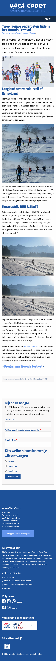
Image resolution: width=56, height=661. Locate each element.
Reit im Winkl (36, 379)
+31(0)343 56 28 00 (10, 526)
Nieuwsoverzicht (8, 33)
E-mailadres (10, 440)
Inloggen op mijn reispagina (18, 533)
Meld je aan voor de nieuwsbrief (17, 580)
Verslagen (25, 33)
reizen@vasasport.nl (10, 523)
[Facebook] (4, 602)
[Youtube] (9, 602)
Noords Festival (31, 346)
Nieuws (18, 33)
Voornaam (9, 420)
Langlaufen (8, 379)
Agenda (32, 33)
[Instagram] (14, 602)
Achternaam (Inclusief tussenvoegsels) (22, 430)
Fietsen (11, 461)
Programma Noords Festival (23, 366)
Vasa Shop (12, 471)
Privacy (7, 588)
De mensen (9, 577)
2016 (45, 379)
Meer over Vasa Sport (13, 573)
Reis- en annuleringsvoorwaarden (18, 584)
